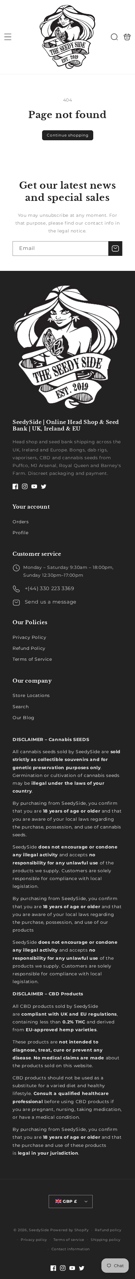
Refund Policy (29, 648)
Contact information (70, 1249)
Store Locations (31, 695)
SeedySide (39, 1230)
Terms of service (68, 1239)
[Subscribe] (115, 248)
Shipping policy (106, 1239)
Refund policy (108, 1230)
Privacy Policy (29, 637)
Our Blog (24, 717)
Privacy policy (34, 1239)
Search (21, 706)
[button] (8, 37)
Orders (21, 522)
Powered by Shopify (69, 1230)
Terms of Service (32, 659)
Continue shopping (68, 135)
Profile (20, 532)
